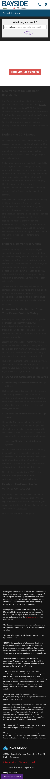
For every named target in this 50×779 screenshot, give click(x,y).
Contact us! (22, 508)
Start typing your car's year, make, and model (22, 27)
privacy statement (33, 617)
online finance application (28, 364)
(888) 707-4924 (10, 772)
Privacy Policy (9, 762)
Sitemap (23, 762)
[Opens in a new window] (45, 4)
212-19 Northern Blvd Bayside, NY (19, 767)
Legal (32, 762)
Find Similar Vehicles (25, 72)
